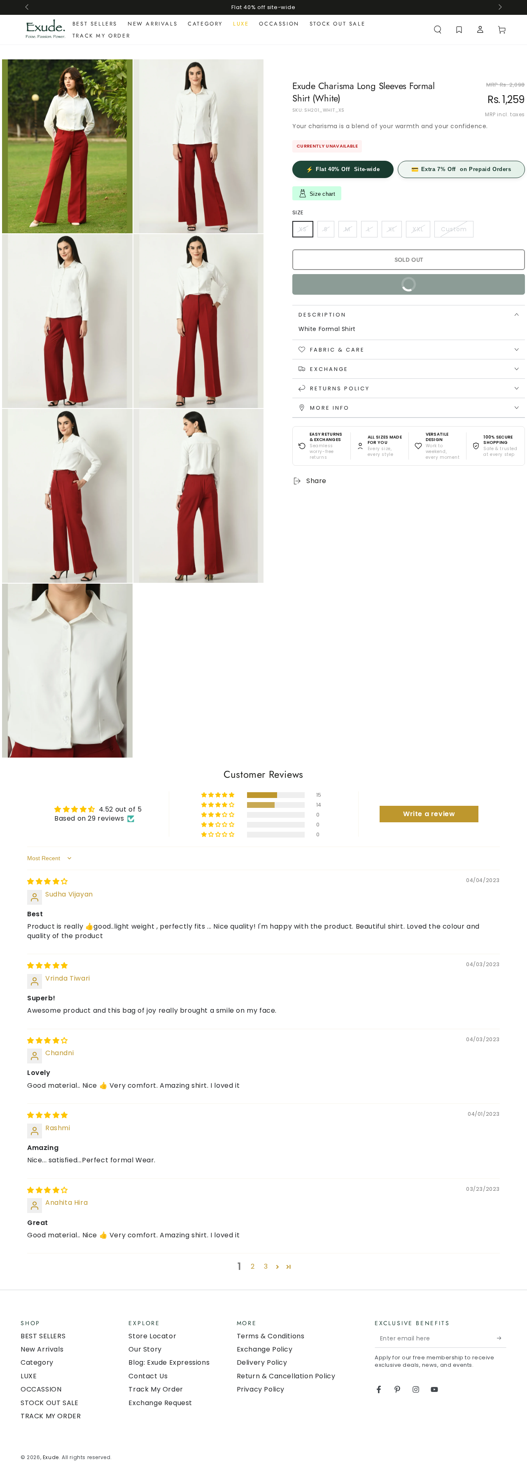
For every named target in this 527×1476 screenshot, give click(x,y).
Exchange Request (160, 1403)
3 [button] (266, 1266)
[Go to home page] (45, 30)
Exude (51, 1457)
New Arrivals (42, 1349)
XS (305, 231)
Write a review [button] (429, 814)
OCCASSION (41, 1389)
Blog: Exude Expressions (169, 1362)
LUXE (29, 1376)
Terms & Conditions (271, 1336)
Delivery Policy (262, 1362)
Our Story (144, 1349)
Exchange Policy (265, 1349)
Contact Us (148, 1376)
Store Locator (152, 1336)
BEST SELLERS (43, 1336)
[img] (47, 881)
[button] (437, 30)
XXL (421, 231)
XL (395, 231)
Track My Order (155, 1389)
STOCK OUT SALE (49, 1403)
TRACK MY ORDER (51, 1416)
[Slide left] (28, 7)
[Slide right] (499, 7)
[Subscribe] (501, 1338)
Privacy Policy (260, 1389)
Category (37, 1362)
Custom (457, 231)
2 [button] (253, 1266)
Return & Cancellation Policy (286, 1376)
